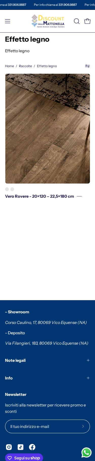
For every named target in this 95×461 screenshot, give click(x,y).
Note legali (15, 360)
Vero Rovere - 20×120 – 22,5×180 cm (39, 196)
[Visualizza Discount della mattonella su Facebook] (32, 447)
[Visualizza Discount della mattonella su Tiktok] (20, 447)
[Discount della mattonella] (48, 21)
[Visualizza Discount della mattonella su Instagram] (9, 447)
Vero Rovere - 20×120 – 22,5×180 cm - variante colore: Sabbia (12, 189)
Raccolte (25, 66)
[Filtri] (87, 66)
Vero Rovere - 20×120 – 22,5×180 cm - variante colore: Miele (7, 189)
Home (9, 66)
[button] (76, 21)
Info (9, 377)
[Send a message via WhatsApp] (86, 452)
